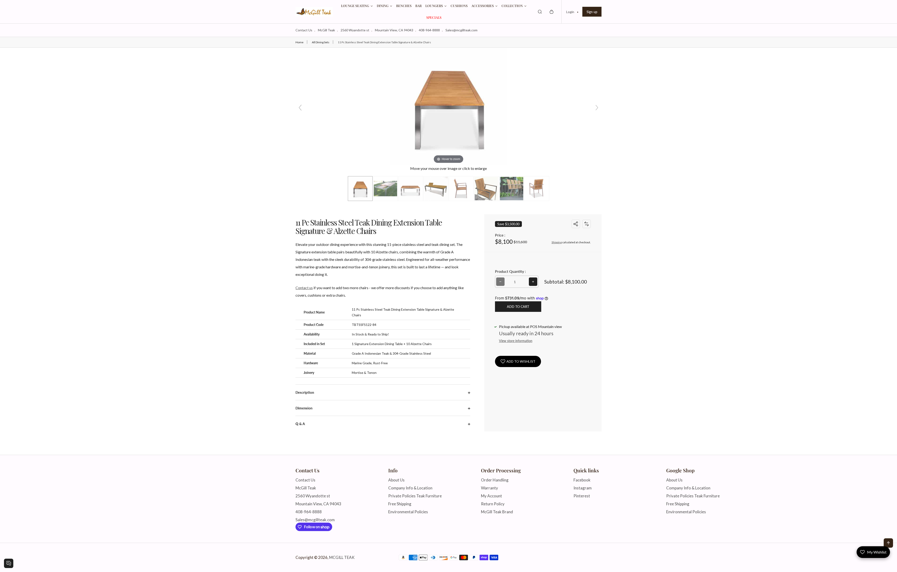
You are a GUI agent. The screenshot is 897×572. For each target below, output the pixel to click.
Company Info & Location (410, 487)
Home (299, 42)
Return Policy (493, 503)
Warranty (489, 487)
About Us (396, 479)
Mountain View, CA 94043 (394, 30)
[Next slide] (597, 107)
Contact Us (303, 30)
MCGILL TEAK (342, 557)
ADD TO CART (518, 307)
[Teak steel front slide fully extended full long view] (360, 189)
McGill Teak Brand (497, 511)
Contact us (304, 287)
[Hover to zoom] (448, 105)
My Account (491, 495)
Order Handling (495, 479)
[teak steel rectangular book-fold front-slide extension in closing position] (436, 189)
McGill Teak (326, 30)
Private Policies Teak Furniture (415, 495)
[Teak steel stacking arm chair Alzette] (536, 189)
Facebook (582, 479)
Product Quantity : (510, 271)
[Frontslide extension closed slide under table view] (385, 189)
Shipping (557, 242)
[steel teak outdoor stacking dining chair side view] (461, 189)
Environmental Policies (408, 511)
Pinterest (581, 495)
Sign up (592, 12)
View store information (515, 341)
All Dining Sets (320, 42)
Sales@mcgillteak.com (461, 30)
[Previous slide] (300, 107)
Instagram (582, 487)
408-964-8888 (429, 30)
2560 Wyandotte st (355, 30)
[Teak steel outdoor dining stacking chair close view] (486, 189)
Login (570, 12)
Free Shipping (399, 503)
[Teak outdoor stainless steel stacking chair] (511, 189)
